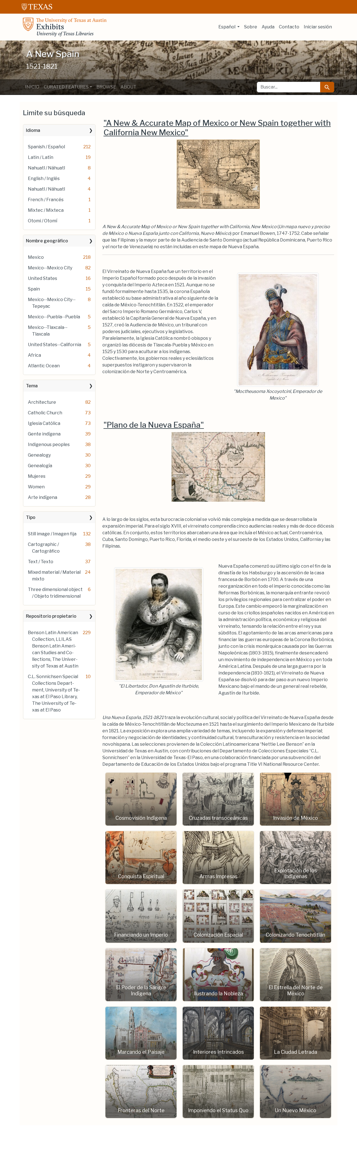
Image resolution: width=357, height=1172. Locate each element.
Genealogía (40, 465)
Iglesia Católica (44, 423)
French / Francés (46, 199)
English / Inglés (44, 178)
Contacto (289, 26)
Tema (32, 385)
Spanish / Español (46, 146)
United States (42, 278)
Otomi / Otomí (42, 220)
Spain (34, 289)
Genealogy (39, 455)
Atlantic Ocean (44, 365)
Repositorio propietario (51, 616)
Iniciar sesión (318, 26)
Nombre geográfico (47, 240)
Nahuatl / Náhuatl (46, 168)
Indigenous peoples (49, 444)
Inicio (32, 87)
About (128, 87)
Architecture (42, 402)
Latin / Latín (40, 157)
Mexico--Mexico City (50, 267)
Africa (34, 355)
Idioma (33, 130)
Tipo (30, 517)
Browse (106, 87)
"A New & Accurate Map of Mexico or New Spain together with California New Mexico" (217, 127)
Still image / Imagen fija (52, 533)
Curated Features (66, 87)
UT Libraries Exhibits (65, 27)
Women (36, 486)
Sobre (250, 26)
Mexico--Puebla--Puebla (54, 316)
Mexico (36, 257)
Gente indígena (44, 434)
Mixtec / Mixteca (46, 210)
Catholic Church (45, 412)
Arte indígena (42, 497)
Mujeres (36, 476)
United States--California (54, 344)
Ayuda (268, 26)
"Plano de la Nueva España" (153, 425)
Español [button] (227, 26)
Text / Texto (40, 561)
